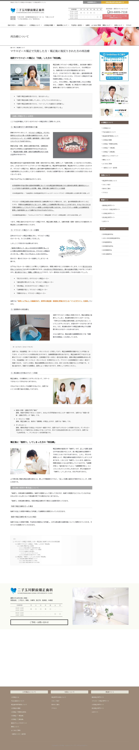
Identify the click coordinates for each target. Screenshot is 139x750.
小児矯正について (34, 25)
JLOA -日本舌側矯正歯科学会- (111, 238)
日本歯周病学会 (107, 242)
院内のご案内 (106, 188)
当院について (118, 25)
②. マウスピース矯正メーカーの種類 (32, 549)
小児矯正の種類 (48, 25)
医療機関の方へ (92, 2)
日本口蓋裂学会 (107, 254)
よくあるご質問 (96, 25)
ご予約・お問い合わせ (39, 622)
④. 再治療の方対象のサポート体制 (31, 554)
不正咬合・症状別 (76, 25)
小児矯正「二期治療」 (109, 152)
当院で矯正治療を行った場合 (30, 560)
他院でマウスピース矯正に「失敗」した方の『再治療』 (33, 544)
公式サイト (106, 221)
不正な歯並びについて (109, 132)
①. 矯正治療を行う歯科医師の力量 (31, 548)
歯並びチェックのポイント (110, 156)
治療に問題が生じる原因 (27, 546)
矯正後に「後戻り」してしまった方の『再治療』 (32, 557)
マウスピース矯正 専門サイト (111, 209)
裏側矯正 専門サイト (109, 205)
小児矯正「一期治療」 (109, 148)
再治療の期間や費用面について (28, 559)
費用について (107, 25)
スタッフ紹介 (106, 184)
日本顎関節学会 (107, 250)
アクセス (128, 25)
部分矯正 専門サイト (109, 217)
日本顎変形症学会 (108, 246)
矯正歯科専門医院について (110, 136)
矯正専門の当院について (110, 181)
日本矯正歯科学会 (108, 234)
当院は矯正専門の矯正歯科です (115, 2)
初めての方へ (12, 25)
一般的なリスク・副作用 (110, 168)
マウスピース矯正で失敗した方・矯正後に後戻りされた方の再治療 (37, 541)
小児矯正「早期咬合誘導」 (110, 144)
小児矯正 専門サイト (109, 213)
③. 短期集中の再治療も (29, 551)
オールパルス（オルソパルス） (31, 553)
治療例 (88, 25)
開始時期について (62, 25)
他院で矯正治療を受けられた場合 (31, 562)
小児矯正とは (22, 25)
